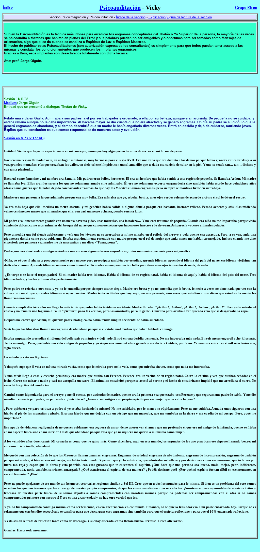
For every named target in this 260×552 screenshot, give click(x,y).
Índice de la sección (130, 17)
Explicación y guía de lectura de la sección (180, 17)
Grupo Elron (246, 7)
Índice (8, 7)
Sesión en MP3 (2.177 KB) (24, 138)
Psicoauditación (120, 7)
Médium (10, 103)
